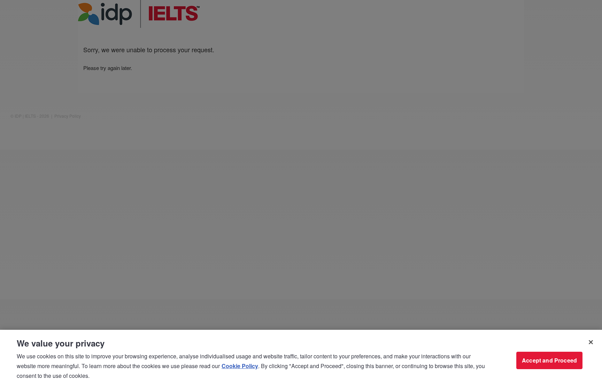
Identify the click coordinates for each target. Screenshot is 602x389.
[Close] (591, 342)
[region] (301, 359)
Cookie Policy (240, 366)
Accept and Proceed (549, 360)
